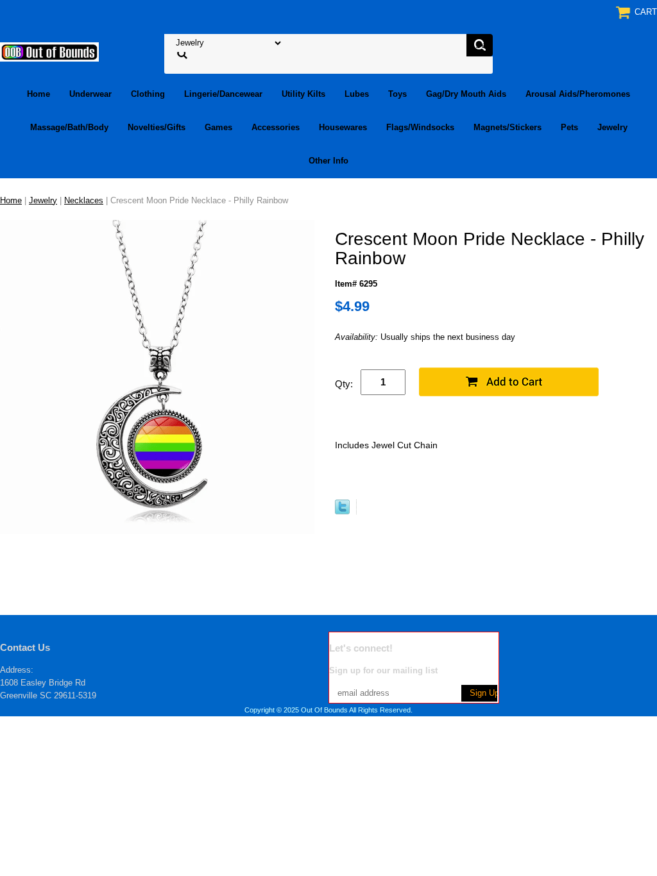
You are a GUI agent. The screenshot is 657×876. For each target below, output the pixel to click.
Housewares (343, 127)
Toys (397, 94)
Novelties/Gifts (156, 127)
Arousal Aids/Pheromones (577, 94)
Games (218, 127)
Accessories (276, 127)
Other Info (328, 160)
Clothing (148, 94)
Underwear (90, 94)
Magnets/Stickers (508, 127)
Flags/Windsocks (420, 127)
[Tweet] (342, 511)
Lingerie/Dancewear (223, 94)
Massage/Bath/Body (69, 127)
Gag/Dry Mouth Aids (466, 94)
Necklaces (83, 200)
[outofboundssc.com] (49, 51)
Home (38, 94)
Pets (569, 127)
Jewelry (612, 127)
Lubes (357, 94)
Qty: (344, 383)
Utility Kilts (303, 94)
